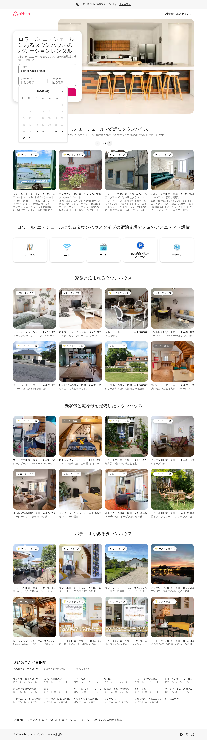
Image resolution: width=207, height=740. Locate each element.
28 (55, 131)
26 (43, 131)
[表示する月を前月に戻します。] (24, 92)
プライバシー (43, 734)
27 (49, 131)
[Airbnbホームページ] (21, 14)
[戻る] (97, 143)
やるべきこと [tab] (83, 669)
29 (62, 131)
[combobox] (47, 71)
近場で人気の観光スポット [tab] (57, 669)
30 (23, 138)
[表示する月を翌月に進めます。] (62, 92)
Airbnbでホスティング (178, 13)
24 (30, 131)
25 (36, 131)
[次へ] (109, 143)
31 (30, 138)
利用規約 (57, 734)
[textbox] (33, 82)
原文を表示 (125, 4)
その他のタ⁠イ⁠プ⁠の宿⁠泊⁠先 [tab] (25, 669)
